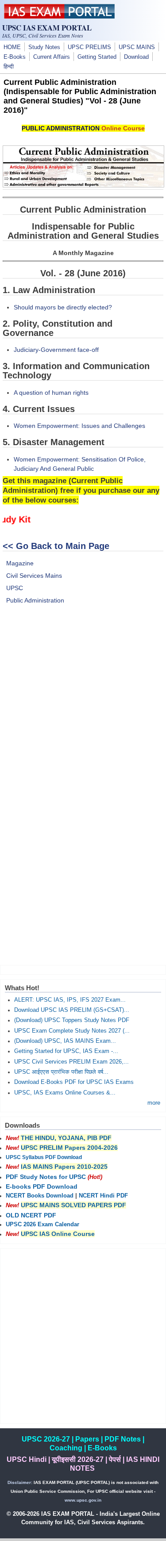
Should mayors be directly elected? (63, 307)
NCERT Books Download (39, 1196)
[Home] (59, 16)
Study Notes (44, 47)
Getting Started (96, 57)
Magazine (20, 563)
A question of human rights (51, 392)
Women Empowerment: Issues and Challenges (79, 425)
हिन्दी (9, 67)
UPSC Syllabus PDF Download (44, 1157)
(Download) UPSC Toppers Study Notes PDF (71, 1020)
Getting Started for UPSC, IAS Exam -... (66, 1051)
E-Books (15, 57)
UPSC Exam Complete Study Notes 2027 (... (72, 1031)
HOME (12, 47)
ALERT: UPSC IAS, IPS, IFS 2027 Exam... (70, 1000)
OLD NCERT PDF (31, 1215)
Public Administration (35, 600)
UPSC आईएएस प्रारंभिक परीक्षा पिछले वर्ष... (61, 1072)
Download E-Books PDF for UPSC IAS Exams (74, 1082)
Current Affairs (51, 57)
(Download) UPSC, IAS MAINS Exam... (65, 1041)
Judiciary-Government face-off (56, 349)
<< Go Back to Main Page (56, 546)
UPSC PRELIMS (89, 47)
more (153, 1103)
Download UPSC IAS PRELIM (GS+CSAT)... (71, 1010)
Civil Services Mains (34, 575)
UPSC (14, 587)
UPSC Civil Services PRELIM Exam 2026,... (71, 1062)
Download (136, 57)
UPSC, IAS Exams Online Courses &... (65, 1093)
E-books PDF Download (41, 1186)
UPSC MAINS (137, 47)
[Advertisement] (83, 707)
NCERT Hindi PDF (103, 1196)
